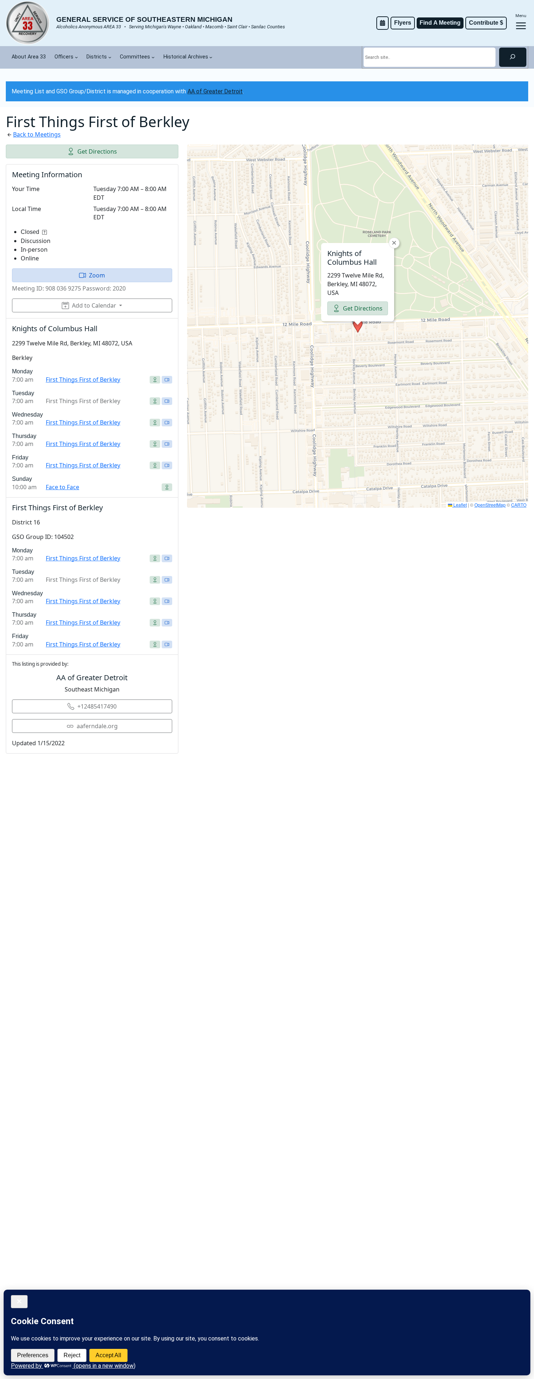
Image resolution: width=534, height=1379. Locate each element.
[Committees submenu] (153, 57)
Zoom (97, 275)
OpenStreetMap (490, 505)
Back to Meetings (37, 134)
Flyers (402, 23)
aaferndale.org (97, 726)
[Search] (512, 57)
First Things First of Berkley (83, 380)
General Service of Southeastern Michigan (144, 19)
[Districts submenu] (110, 57)
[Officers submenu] (76, 57)
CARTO (518, 505)
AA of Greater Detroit (215, 91)
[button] (358, 326)
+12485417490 (97, 706)
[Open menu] (521, 26)
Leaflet (459, 505)
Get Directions (97, 151)
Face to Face (62, 487)
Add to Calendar (94, 305)
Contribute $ (486, 23)
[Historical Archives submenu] (211, 57)
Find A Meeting (440, 23)
